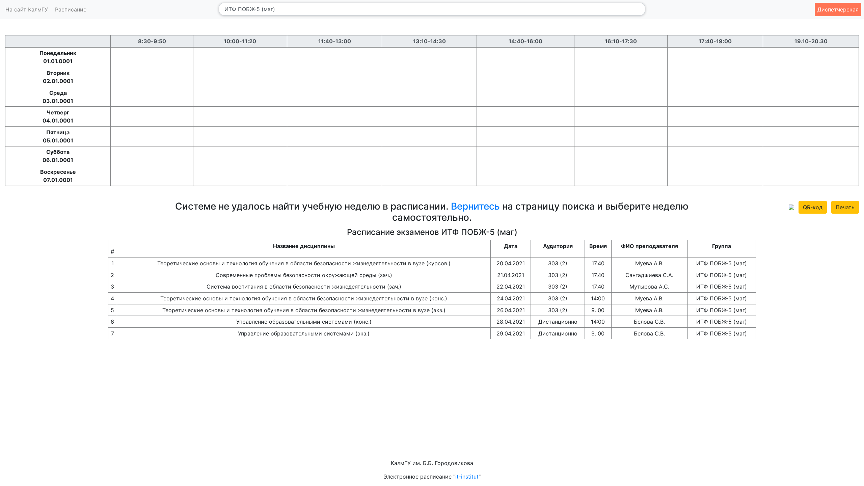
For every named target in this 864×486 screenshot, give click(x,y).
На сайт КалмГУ (26, 9)
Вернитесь (475, 206)
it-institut (467, 476)
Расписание (70, 9)
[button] (791, 206)
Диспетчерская (838, 9)
